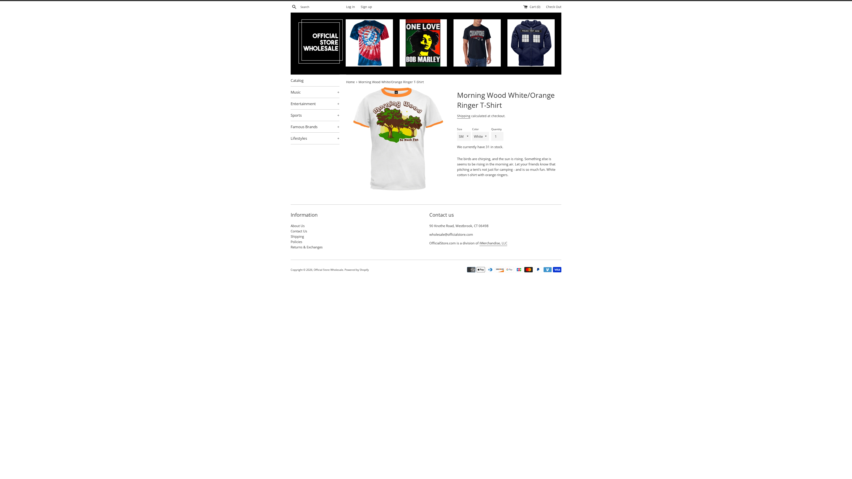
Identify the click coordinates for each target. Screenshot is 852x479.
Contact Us (299, 231)
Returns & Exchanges (307, 247)
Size (459, 129)
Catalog (297, 80)
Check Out (553, 7)
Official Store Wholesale (328, 270)
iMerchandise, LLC (493, 243)
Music (315, 92)
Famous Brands (315, 126)
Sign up (366, 7)
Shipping (463, 116)
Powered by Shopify (357, 270)
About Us (298, 226)
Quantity (496, 129)
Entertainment (315, 103)
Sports (315, 115)
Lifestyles (315, 138)
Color (475, 129)
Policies (296, 242)
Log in (350, 7)
